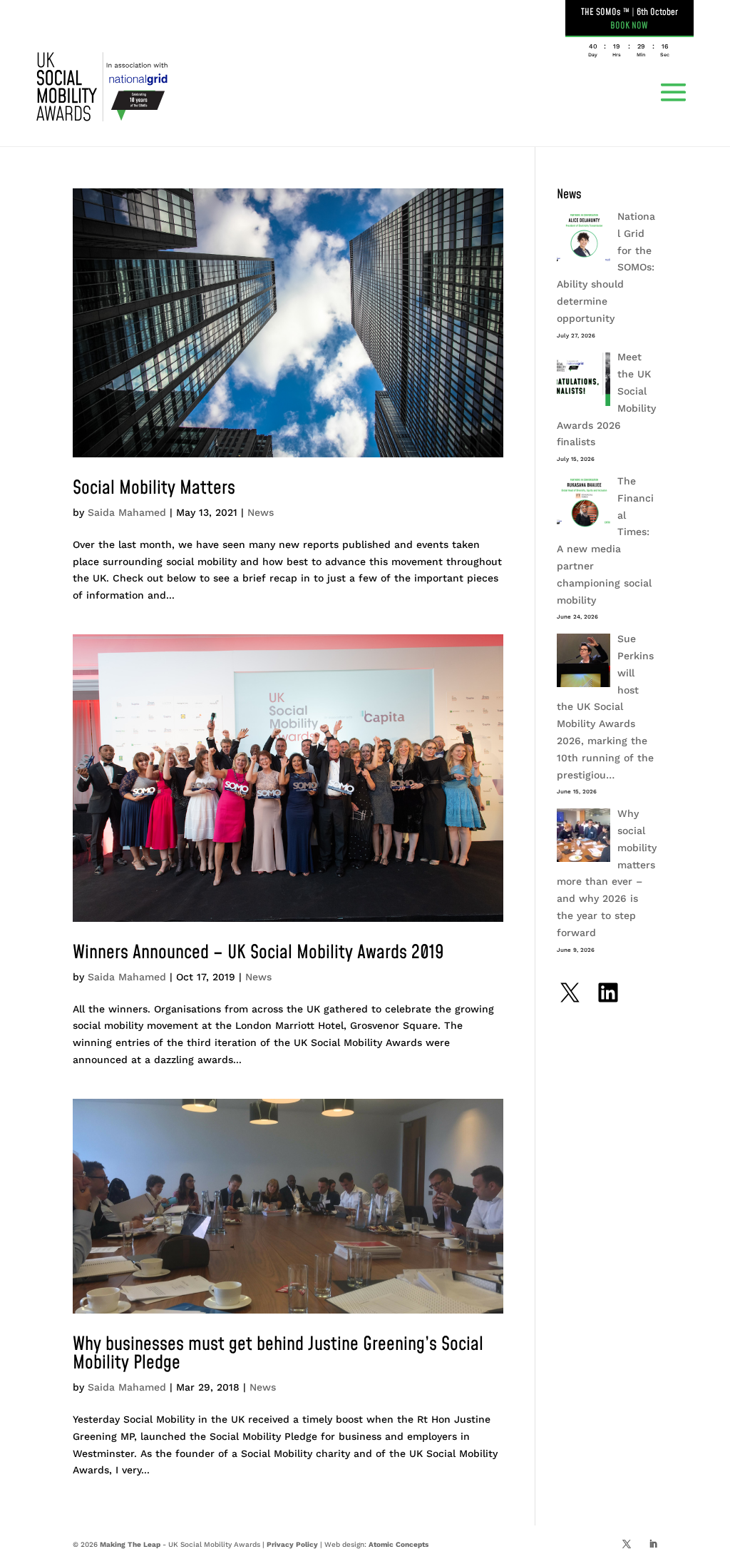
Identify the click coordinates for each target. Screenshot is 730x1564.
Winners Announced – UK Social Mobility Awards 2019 (258, 952)
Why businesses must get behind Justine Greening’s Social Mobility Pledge (278, 1353)
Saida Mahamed (127, 512)
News (260, 512)
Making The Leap (130, 1544)
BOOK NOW (629, 25)
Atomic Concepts (398, 1544)
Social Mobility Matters (154, 488)
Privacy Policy (292, 1544)
